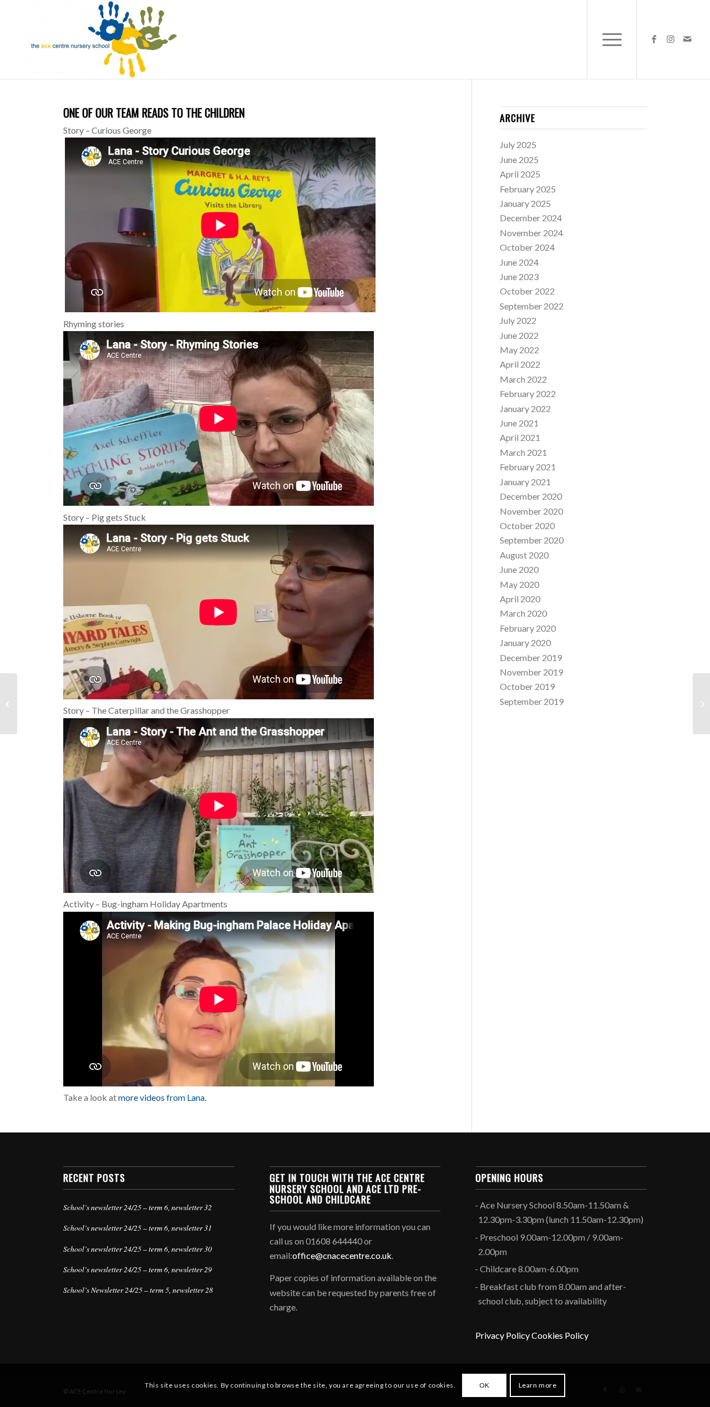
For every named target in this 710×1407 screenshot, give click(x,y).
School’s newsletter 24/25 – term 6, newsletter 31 (137, 1227)
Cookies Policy (560, 1335)
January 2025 (525, 203)
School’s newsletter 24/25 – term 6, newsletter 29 (137, 1269)
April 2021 (520, 437)
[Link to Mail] (687, 39)
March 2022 (523, 379)
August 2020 (524, 555)
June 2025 (519, 159)
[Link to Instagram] (670, 39)
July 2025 (518, 144)
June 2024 (519, 262)
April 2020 (520, 598)
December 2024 (531, 217)
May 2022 (519, 349)
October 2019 (527, 686)
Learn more (538, 1385)
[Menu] (612, 39)
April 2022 (520, 364)
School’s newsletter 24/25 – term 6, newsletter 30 (137, 1248)
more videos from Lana (161, 1097)
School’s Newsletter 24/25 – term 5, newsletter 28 (138, 1289)
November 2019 (531, 672)
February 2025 (528, 189)
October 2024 (527, 247)
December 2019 (531, 657)
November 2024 (531, 232)
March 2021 (523, 452)
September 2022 (532, 306)
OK (484, 1385)
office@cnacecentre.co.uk (342, 1255)
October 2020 (527, 525)
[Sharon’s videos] (8, 703)
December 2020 (531, 496)
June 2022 (519, 335)
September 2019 (532, 701)
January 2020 (525, 642)
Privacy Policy (502, 1335)
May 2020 (519, 584)
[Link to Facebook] (654, 39)
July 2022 (518, 320)
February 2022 (528, 393)
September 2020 (532, 540)
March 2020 (523, 613)
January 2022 (525, 408)
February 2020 (528, 628)
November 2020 (531, 511)
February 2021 (528, 466)
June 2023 (519, 276)
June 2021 (519, 423)
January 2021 (525, 481)
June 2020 (519, 569)
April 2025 (520, 174)
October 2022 (527, 291)
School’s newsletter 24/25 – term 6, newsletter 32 (137, 1207)
